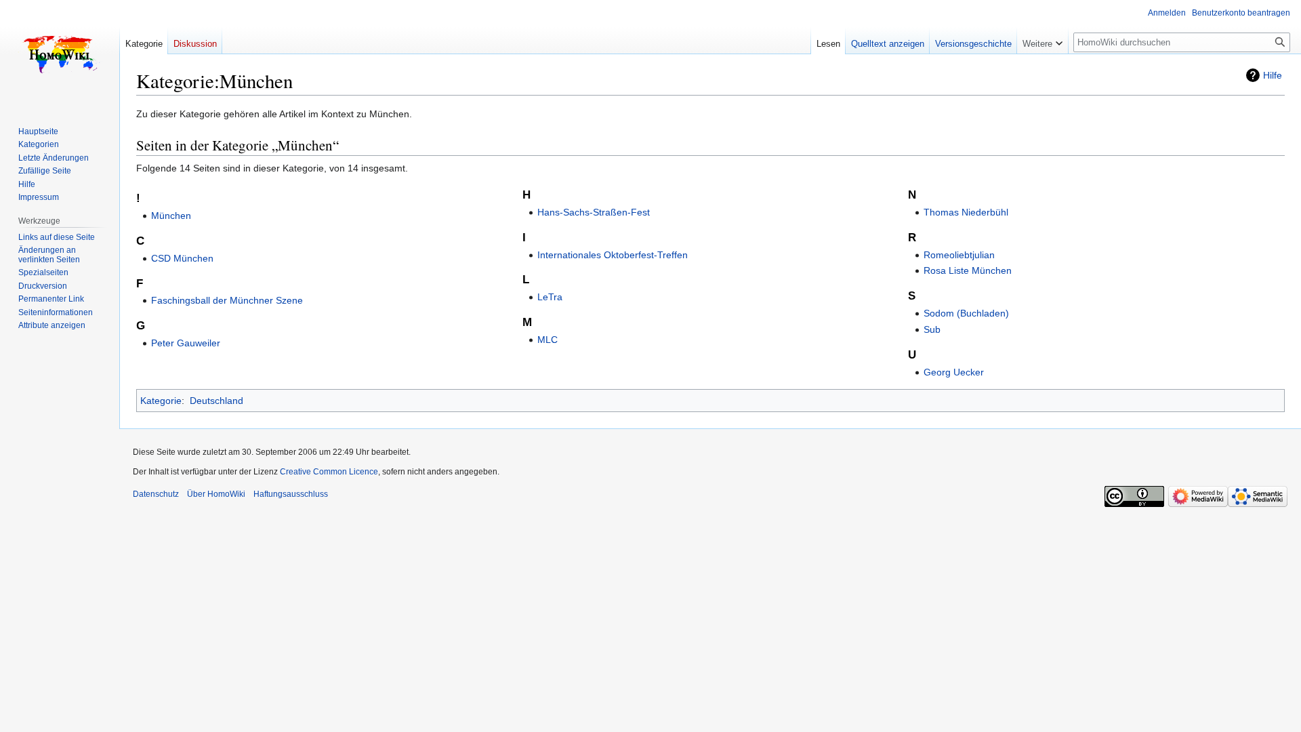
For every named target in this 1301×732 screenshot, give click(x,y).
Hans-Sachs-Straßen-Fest (593, 212)
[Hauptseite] (59, 54)
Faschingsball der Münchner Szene (227, 300)
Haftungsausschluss (290, 494)
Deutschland (216, 400)
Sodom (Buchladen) (966, 313)
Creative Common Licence (329, 471)
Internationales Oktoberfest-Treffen (612, 254)
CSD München (182, 258)
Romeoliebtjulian (959, 254)
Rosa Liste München (968, 270)
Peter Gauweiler (185, 343)
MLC (547, 339)
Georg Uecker (954, 372)
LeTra (549, 296)
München (171, 215)
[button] (1042, 40)
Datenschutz (156, 494)
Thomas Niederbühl (966, 212)
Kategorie (161, 400)
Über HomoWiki (216, 494)
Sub (932, 329)
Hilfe (1272, 75)
